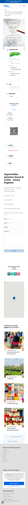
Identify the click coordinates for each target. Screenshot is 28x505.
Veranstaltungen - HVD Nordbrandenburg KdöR (13, 11)
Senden (14, 250)
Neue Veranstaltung (12, 441)
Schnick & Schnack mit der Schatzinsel (13, 353)
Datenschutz (5, 461)
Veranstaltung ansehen (15, 436)
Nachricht (6, 231)
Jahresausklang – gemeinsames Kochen (13, 429)
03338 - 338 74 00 (8, 499)
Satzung (4, 454)
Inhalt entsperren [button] (14, 483)
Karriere (4, 458)
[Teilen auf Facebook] (9, 273)
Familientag (10, 378)
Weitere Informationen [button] (14, 486)
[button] (2, 502)
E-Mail (8, 223)
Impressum (5, 459)
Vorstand (4, 453)
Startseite (5, 449)
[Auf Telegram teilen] (15, 273)
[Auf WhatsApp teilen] (12, 273)
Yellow (6, 13)
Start (5, 10)
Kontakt (4, 456)
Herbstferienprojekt (12, 403)
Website (6, 227)
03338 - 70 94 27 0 (15, 63)
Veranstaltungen (6, 451)
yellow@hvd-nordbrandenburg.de (16, 68)
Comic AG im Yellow (8, 204)
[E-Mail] (18, 273)
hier (19, 208)
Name (8, 218)
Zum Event (14, 109)
